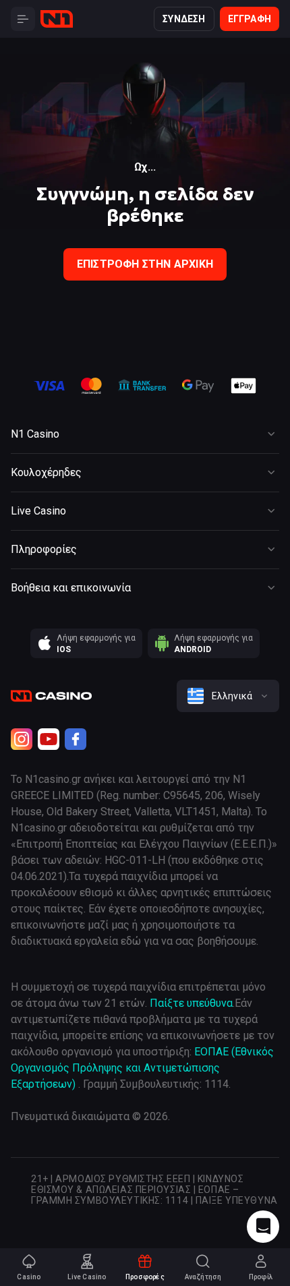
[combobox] (228, 696)
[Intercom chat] (263, 1226)
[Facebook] (75, 739)
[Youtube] (48, 739)
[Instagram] (21, 739)
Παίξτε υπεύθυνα (191, 1003)
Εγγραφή (249, 18)
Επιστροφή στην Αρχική (145, 264)
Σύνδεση (184, 18)
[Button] (23, 19)
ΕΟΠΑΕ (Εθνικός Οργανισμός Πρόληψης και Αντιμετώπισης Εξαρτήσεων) (142, 1067)
